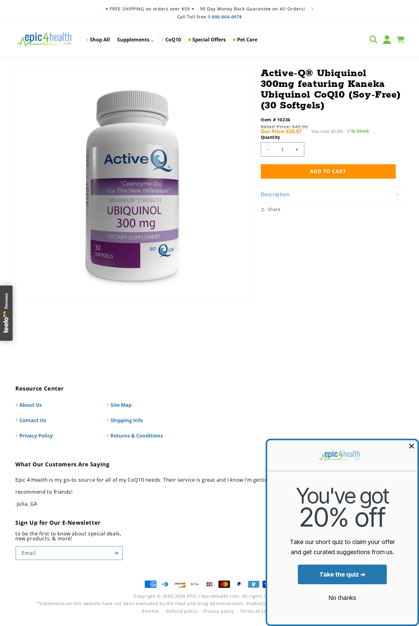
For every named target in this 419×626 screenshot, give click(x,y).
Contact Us (32, 420)
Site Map (121, 405)
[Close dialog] (412, 446)
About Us (30, 405)
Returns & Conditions (136, 435)
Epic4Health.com (220, 596)
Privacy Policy (36, 435)
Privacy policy (218, 611)
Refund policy (181, 611)
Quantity (270, 137)
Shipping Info (126, 420)
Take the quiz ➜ (342, 574)
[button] (135, 39)
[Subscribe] (116, 553)
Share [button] (274, 209)
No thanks (342, 597)
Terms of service (258, 611)
